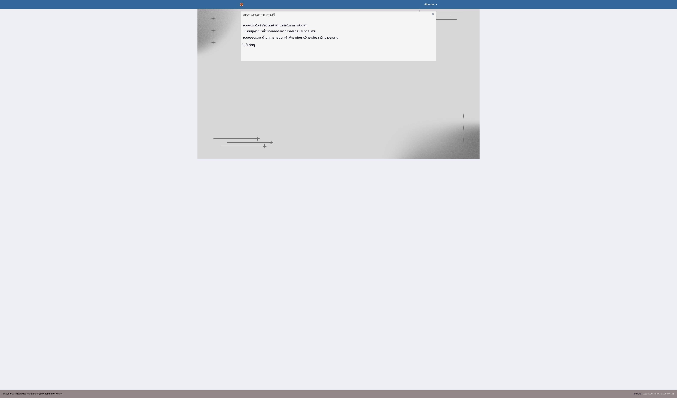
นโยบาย (637, 393)
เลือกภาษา (429, 4)
